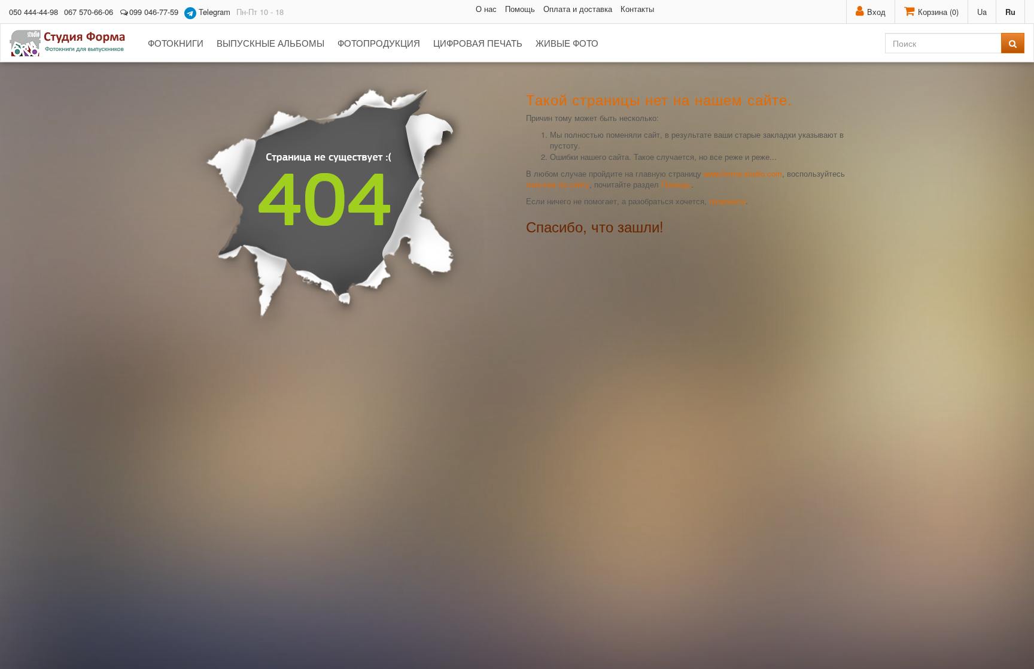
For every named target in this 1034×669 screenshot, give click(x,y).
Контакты (637, 8)
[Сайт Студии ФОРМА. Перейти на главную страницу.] (74, 43)
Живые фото (567, 43)
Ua (982, 11)
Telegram (213, 11)
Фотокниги (175, 43)
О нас (486, 8)
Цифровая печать (477, 43)
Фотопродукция (378, 43)
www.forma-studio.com (743, 173)
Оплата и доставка (577, 8)
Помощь (520, 8)
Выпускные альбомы (270, 43)
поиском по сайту (557, 184)
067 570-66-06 (88, 11)
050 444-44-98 (33, 11)
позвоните (727, 201)
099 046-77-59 (153, 11)
